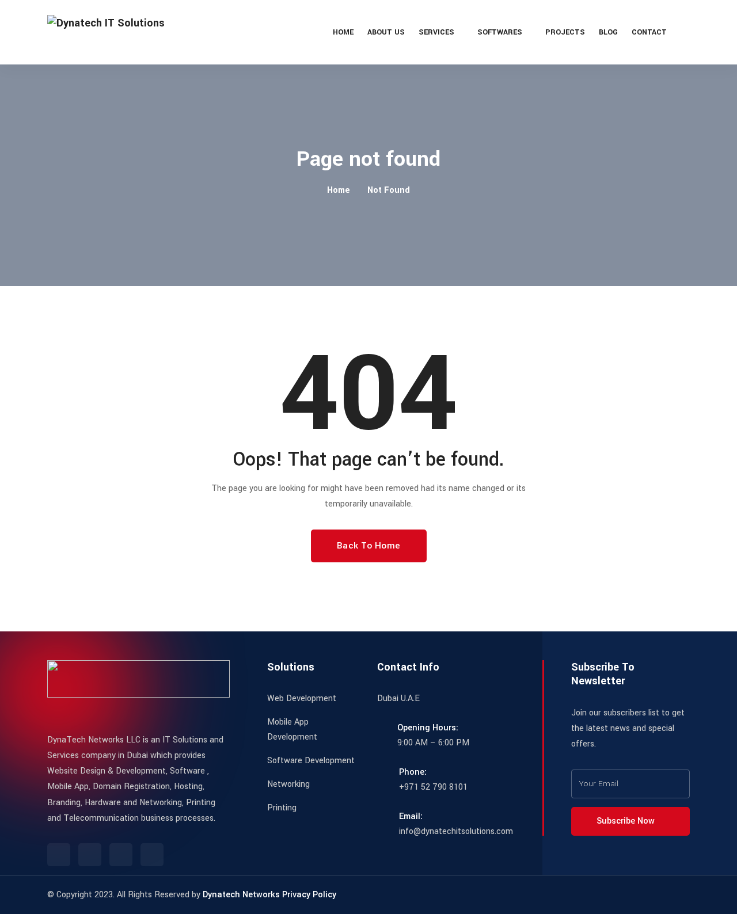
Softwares (499, 32)
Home (343, 32)
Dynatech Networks (241, 895)
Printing (282, 808)
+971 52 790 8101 (433, 787)
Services (436, 32)
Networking (288, 784)
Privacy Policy (309, 895)
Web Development (301, 698)
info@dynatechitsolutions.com (456, 831)
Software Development (311, 761)
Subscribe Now (627, 821)
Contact (649, 32)
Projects (565, 32)
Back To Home (369, 545)
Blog (608, 32)
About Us (386, 32)
